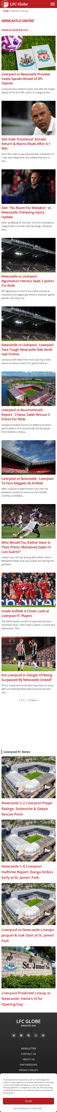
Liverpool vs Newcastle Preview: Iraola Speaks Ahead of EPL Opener (26, 79)
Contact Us (28, 1054)
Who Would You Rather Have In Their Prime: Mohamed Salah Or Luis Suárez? (26, 547)
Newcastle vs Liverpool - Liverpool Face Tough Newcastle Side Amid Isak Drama (27, 349)
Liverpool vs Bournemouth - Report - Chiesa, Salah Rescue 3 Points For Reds (25, 414)
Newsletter (28, 1048)
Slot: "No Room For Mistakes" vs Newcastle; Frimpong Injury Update (26, 212)
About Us (28, 1059)
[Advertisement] (28, 725)
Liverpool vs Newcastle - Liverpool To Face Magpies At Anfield (27, 480)
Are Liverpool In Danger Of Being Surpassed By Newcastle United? (26, 677)
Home (6, 11)
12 (28, 700)
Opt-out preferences (21, 1108)
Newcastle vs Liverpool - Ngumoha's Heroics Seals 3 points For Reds (27, 281)
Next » (34, 700)
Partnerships (28, 1064)
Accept (28, 1101)
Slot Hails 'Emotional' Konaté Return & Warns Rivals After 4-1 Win (25, 144)
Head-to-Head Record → (16, 30)
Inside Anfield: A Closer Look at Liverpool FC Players (25, 613)
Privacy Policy (36, 1108)
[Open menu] (53, 4)
